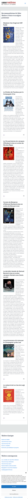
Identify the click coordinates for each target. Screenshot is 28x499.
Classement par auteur (6, 441)
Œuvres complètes (5, 445)
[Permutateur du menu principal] (25, 3)
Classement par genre (6, 463)
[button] (26, 472)
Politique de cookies (8, 497)
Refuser (14, 490)
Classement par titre (5, 443)
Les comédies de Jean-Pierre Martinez (10, 459)
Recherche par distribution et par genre (10, 447)
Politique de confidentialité (18, 497)
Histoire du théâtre (5, 439)
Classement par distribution (7, 461)
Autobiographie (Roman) (6, 469)
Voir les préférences (14, 494)
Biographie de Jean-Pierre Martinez (9, 467)
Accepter (14, 486)
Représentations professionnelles (8, 465)
